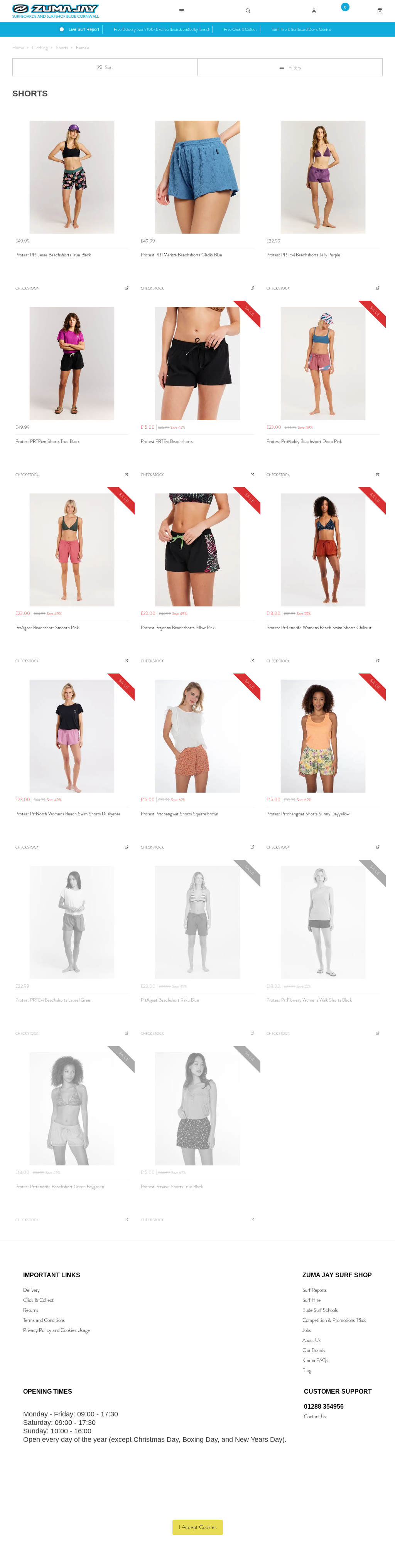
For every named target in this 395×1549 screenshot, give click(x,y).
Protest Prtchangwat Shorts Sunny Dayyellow (308, 813)
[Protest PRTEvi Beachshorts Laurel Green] (71, 922)
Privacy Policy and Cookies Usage (56, 1330)
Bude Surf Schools (320, 1310)
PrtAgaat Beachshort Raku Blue (170, 1000)
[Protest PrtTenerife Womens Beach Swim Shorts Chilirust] (323, 549)
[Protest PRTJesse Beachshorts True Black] (71, 177)
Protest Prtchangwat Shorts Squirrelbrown (179, 813)
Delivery (31, 1290)
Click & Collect (38, 1300)
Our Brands (313, 1350)
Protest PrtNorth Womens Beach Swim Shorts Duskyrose (68, 813)
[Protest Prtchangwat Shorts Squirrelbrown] (197, 736)
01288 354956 (324, 1406)
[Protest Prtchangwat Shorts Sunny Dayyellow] (323, 736)
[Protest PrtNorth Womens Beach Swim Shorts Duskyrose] (71, 736)
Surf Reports (314, 1290)
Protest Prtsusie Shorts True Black (172, 1186)
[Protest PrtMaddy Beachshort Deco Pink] (323, 363)
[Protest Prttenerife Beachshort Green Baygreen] (71, 1108)
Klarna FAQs (315, 1360)
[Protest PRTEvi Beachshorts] (197, 363)
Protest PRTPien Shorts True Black (47, 441)
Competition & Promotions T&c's (334, 1320)
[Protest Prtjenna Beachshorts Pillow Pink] (197, 549)
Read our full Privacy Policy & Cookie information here (198, 1509)
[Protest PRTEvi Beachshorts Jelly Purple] (323, 177)
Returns (30, 1310)
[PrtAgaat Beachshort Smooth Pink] (71, 549)
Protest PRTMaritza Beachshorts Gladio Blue (181, 254)
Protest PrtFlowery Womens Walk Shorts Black (309, 1000)
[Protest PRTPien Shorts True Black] (71, 363)
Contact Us (315, 1416)
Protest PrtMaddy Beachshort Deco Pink (304, 441)
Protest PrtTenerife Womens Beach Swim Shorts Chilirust (319, 627)
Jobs (306, 1330)
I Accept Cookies (197, 1527)
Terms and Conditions (44, 1320)
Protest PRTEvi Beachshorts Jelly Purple (303, 254)
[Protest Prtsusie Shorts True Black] (197, 1108)
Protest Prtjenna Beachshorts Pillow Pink (177, 627)
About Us (311, 1340)
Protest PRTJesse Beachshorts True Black (53, 254)
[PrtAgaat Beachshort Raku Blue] (197, 922)
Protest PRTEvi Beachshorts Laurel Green (54, 1000)
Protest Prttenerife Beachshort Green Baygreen (59, 1186)
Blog (306, 1370)
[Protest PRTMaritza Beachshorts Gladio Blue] (197, 177)
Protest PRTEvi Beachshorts (166, 441)
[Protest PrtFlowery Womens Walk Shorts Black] (323, 922)
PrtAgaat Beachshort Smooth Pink (47, 627)
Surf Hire (311, 1300)
